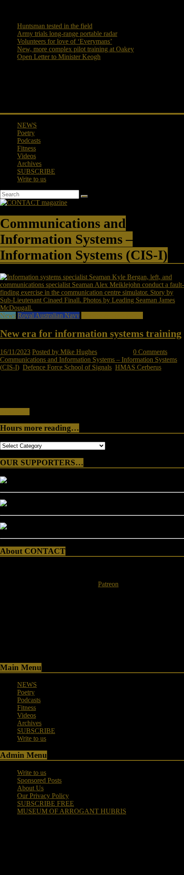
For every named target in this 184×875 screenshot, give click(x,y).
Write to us (31, 179)
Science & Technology (112, 315)
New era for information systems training (90, 333)
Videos (26, 156)
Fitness (26, 148)
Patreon (108, 584)
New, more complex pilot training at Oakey (75, 49)
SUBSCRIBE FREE (45, 803)
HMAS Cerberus (138, 367)
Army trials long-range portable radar (67, 33)
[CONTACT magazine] (33, 202)
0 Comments (150, 351)
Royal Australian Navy (49, 315)
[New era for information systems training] (92, 307)
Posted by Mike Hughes (64, 351)
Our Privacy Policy (43, 795)
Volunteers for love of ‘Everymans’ (64, 41)
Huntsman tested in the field (54, 26)
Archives (29, 163)
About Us (30, 788)
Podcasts (29, 140)
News (8, 315)
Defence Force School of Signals (67, 367)
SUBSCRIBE (36, 171)
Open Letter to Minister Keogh (59, 56)
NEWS (27, 125)
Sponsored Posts (39, 780)
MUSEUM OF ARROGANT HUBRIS (71, 811)
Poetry (26, 132)
